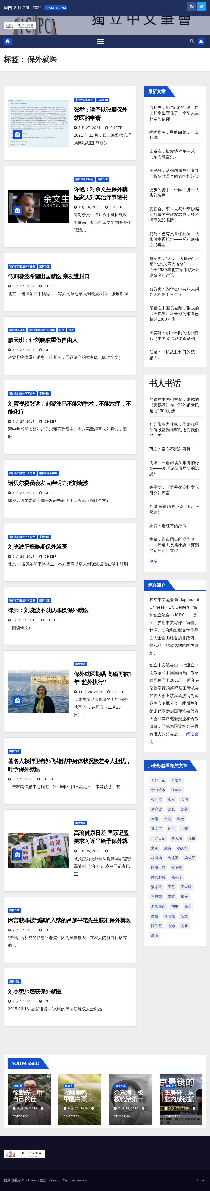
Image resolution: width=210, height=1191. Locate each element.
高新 (184, 926)
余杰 (171, 799)
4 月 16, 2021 (89, 207)
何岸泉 (176, 790)
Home (199, 1180)
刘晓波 (156, 809)
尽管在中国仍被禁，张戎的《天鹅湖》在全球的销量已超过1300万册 (174, 313)
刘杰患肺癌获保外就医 (34, 991)
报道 (61, 330)
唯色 (180, 819)
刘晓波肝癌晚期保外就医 (37, 546)
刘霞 (154, 819)
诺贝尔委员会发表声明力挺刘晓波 (48, 483)
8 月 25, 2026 (78, 1108)
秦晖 (171, 897)
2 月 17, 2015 (24, 930)
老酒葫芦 (158, 906)
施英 (167, 848)
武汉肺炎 (158, 877)
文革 (154, 848)
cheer (116, 128)
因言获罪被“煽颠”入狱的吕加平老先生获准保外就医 (69, 920)
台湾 (167, 819)
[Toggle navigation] (101, 41)
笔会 (184, 897)
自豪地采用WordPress (21, 1180)
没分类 (18, 1085)
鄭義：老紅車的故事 (168, 526)
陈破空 (156, 926)
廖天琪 (176, 838)
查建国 (173, 858)
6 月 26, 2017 (24, 556)
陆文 (184, 916)
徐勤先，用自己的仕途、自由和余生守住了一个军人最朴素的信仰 (174, 113)
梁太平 (189, 858)
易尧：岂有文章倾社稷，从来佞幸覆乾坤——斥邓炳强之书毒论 (174, 239)
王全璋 (186, 887)
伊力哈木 (158, 790)
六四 (184, 799)
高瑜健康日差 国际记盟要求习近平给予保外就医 (101, 841)
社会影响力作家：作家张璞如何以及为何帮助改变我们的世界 (174, 430)
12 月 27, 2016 (25, 620)
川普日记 (158, 838)
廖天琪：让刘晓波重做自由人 (43, 340)
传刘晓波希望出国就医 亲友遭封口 (48, 276)
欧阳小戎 (158, 867)
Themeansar (78, 1180)
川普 (184, 829)
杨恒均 (156, 858)
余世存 (156, 799)
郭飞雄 (169, 916)
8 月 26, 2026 (27, 1108)
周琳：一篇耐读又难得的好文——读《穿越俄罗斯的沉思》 (174, 468)
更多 (153, 561)
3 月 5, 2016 (23, 779)
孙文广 (156, 829)
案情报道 (103, 179)
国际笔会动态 (17, 330)
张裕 (191, 838)
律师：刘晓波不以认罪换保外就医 (48, 610)
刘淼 (171, 809)
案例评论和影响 (84, 99)
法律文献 (103, 99)
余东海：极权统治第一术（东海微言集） (128, 1102)
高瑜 (154, 935)
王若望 (156, 897)
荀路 (188, 906)
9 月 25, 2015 (89, 851)
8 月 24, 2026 (128, 1108)
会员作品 (121, 1085)
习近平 (176, 780)
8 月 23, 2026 (179, 1108)
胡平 (174, 906)
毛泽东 (176, 877)
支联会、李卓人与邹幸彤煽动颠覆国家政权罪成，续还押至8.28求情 (174, 214)
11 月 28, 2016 (90, 692)
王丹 (171, 887)
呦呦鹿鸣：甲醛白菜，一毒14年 (78, 1099)
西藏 (154, 916)
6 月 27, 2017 (24, 286)
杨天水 (182, 848)
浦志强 (156, 887)
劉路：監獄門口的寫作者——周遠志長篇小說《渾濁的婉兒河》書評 (174, 545)
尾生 (171, 829)
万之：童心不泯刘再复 (170, 449)
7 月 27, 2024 (89, 128)
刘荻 (184, 809)
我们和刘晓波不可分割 (22, 266)
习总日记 (158, 780)
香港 (171, 926)
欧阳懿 (176, 867)
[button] (192, 41)
